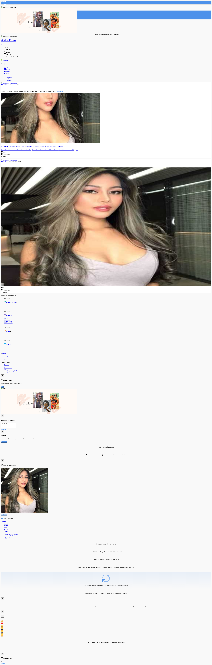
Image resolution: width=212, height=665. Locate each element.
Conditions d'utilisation (11, 371)
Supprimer (3, 441)
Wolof (5, 359)
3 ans (2, 87)
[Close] (2, 375)
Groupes (9, 77)
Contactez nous (8, 368)
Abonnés (9, 80)
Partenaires (9, 372)
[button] (1, 44)
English (6, 356)
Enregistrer (4, 514)
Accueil (6, 529)
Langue (4, 353)
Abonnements (11, 79)
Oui (2, 386)
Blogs (5, 366)
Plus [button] (5, 369)
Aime (8, 331)
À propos (6, 365)
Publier (3, 663)
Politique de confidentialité (12, 370)
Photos (5, 61)
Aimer (4, 152)
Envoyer (3, 429)
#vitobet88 (60, 91)
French (6, 357)
